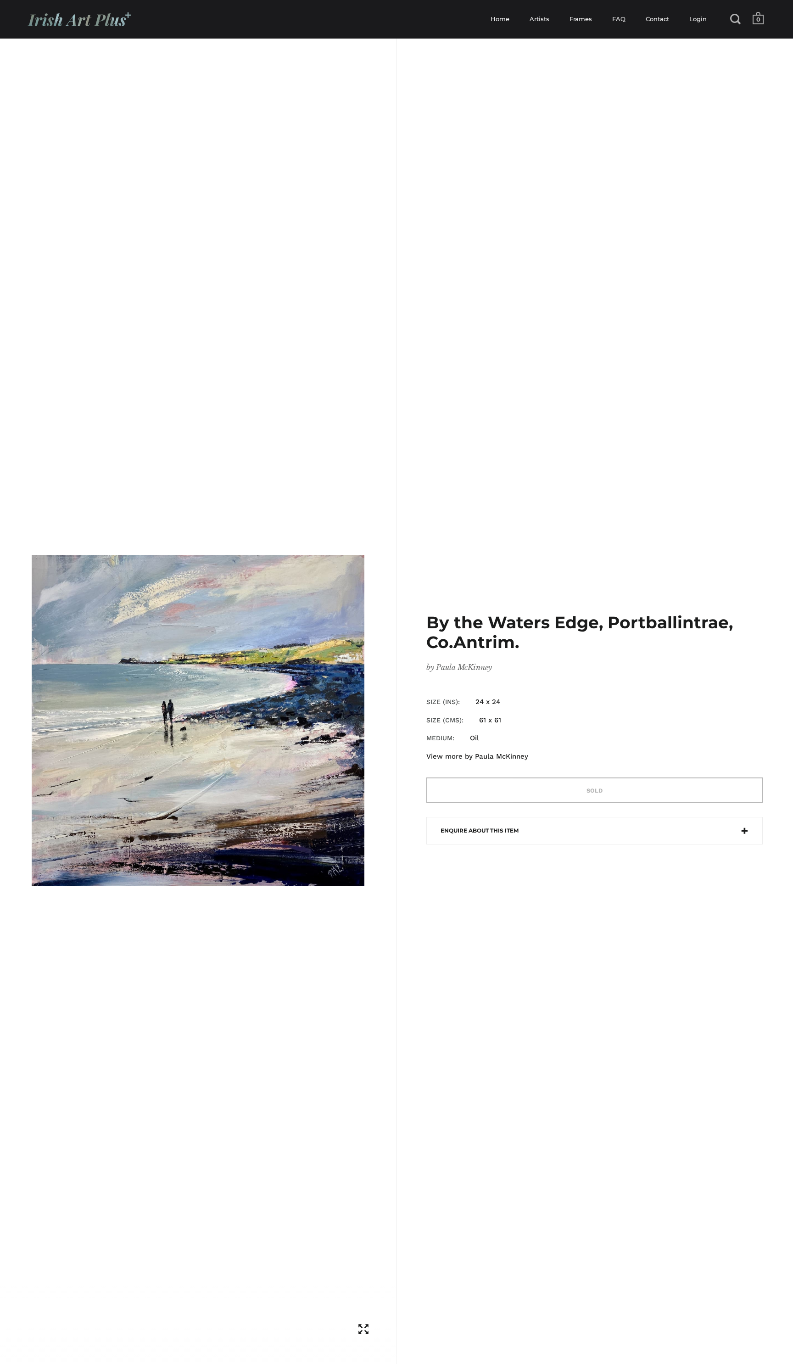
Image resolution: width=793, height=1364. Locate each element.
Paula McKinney (464, 667)
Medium (439, 738)
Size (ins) (442, 701)
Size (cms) (444, 720)
